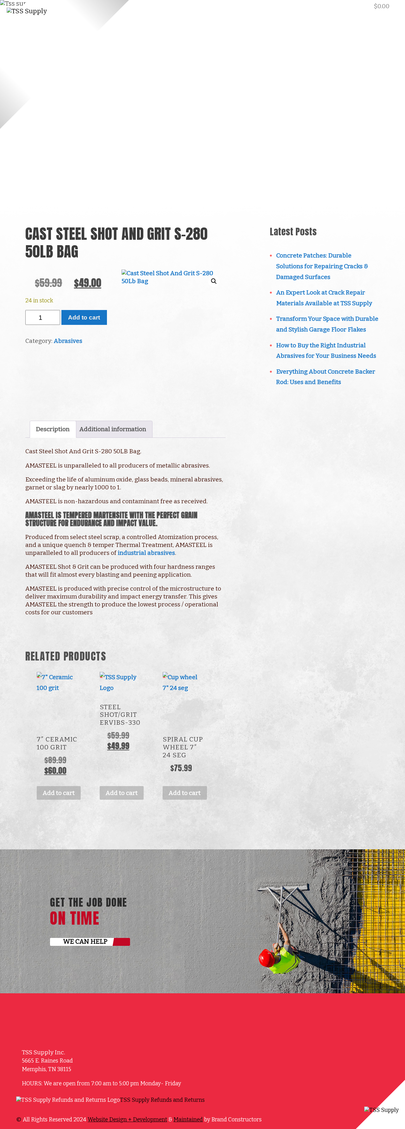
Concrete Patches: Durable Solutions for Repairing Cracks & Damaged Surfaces (322, 266)
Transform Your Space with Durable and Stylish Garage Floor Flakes (327, 324)
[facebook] (128, 8)
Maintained (188, 1119)
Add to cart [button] (59, 793)
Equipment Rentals (316, 34)
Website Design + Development (127, 1119)
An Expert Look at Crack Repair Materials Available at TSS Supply (324, 298)
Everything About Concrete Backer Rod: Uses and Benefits (325, 377)
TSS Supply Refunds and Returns (162, 1100)
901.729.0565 (329, 6)
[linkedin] (136, 8)
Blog (268, 34)
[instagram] (230, 1103)
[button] (214, 281)
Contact (376, 34)
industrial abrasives (146, 552)
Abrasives (68, 340)
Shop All (170, 34)
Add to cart (84, 317)
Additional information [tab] (112, 429)
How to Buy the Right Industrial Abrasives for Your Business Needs (326, 351)
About (132, 34)
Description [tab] (53, 429)
